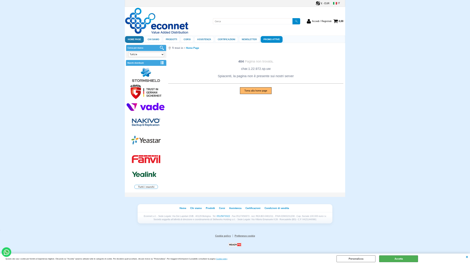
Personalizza (356, 258)
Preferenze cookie (245, 235)
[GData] (146, 92)
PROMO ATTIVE (271, 39)
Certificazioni (226, 39)
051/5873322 (223, 216)
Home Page (134, 39)
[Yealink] (146, 175)
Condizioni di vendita (277, 208)
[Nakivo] (146, 122)
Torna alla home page (255, 90)
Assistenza (235, 208)
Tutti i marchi (146, 186)
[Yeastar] (146, 140)
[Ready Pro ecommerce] (235, 244)
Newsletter (249, 39)
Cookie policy (221, 259)
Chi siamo (153, 39)
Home (183, 208)
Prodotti (171, 39)
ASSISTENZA (204, 39)
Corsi (187, 39)
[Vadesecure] (146, 106)
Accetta (399, 258)
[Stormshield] (146, 75)
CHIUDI (467, 257)
